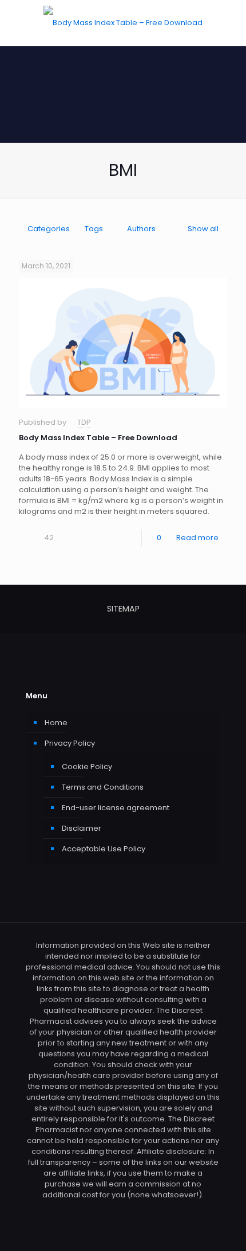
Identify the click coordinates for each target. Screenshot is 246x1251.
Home (56, 722)
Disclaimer (81, 828)
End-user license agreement (115, 807)
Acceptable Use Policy (103, 848)
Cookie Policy (87, 766)
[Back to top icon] (223, 1228)
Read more (197, 537)
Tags (94, 228)
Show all (203, 228)
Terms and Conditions (103, 787)
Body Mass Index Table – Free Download (98, 437)
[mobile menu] (230, 23)
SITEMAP (123, 608)
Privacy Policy (70, 743)
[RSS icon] (123, 1211)
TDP (84, 422)
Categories (48, 228)
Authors (141, 228)
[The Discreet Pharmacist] (123, 23)
